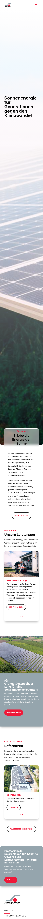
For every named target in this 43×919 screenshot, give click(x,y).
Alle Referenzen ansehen (21, 829)
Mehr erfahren (21, 516)
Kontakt (11, 880)
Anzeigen (13, 807)
